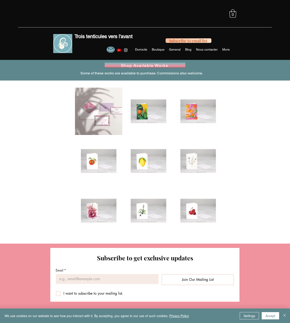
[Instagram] (125, 50)
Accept (270, 315)
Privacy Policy (179, 315)
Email (61, 270)
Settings (249, 315)
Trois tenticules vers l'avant (104, 36)
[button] (232, 13)
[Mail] (111, 49)
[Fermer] (284, 315)
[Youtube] (119, 50)
